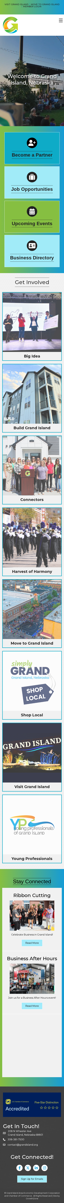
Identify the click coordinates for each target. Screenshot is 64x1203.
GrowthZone (32, 1198)
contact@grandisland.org (23, 1144)
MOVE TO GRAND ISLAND (45, 4)
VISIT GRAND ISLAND (16, 4)
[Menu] (60, 20)
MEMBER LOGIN (32, 6)
